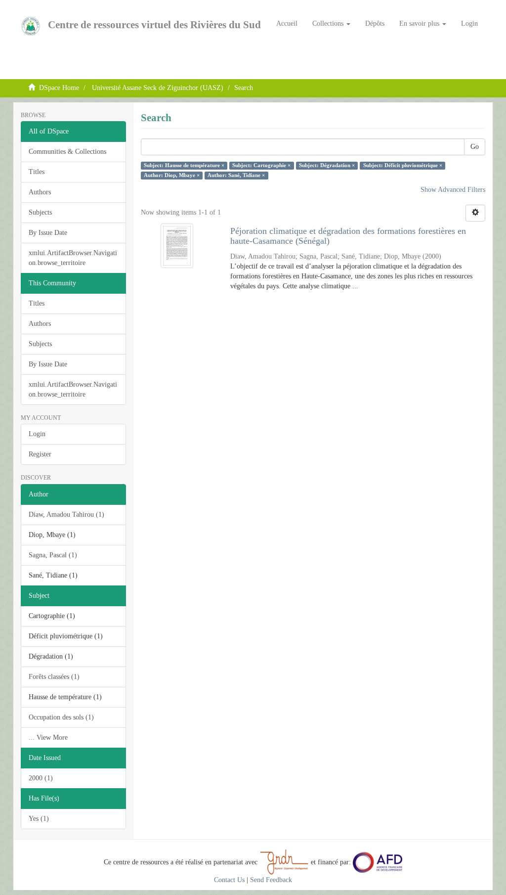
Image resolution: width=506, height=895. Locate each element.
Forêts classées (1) (54, 676)
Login (37, 434)
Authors (40, 192)
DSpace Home (59, 87)
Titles (36, 172)
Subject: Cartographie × (261, 165)
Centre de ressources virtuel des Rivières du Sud (154, 25)
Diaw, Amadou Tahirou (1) (66, 514)
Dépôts (374, 23)
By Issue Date (48, 232)
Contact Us (229, 880)
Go (474, 146)
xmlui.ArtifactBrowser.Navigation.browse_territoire (73, 258)
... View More (48, 737)
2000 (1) (41, 778)
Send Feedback (271, 880)
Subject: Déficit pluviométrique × (402, 165)
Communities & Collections (67, 151)
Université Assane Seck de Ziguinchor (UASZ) (157, 87)
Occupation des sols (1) (61, 717)
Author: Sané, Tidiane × (236, 175)
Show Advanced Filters (453, 189)
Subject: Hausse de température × (184, 165)
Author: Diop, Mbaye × (172, 175)
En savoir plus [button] (420, 23)
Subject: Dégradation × (327, 165)
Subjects (40, 212)
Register (40, 454)
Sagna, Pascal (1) (53, 555)
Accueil (286, 23)
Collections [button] (328, 23)
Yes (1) (39, 818)
